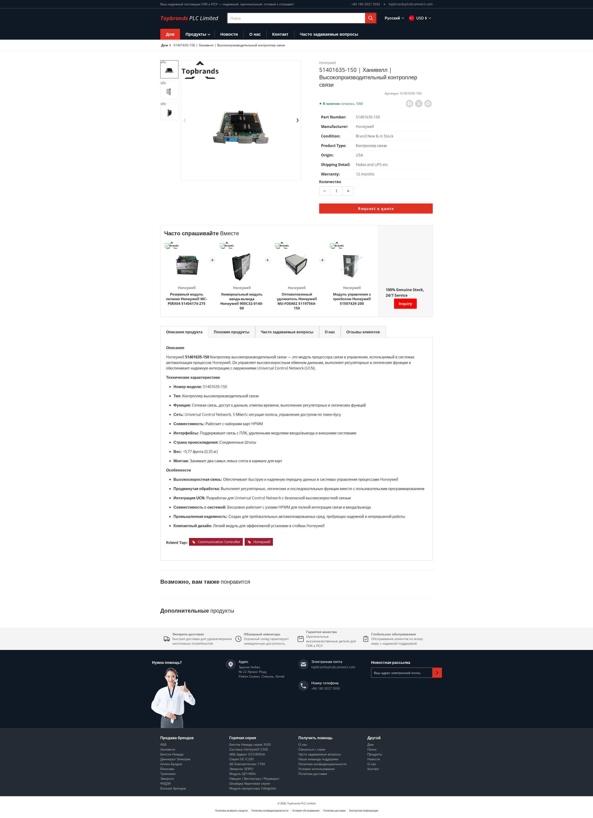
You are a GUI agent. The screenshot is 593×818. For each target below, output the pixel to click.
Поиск (371, 749)
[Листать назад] (184, 120)
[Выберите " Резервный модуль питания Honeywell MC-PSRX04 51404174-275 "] (167, 245)
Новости (373, 759)
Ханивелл (167, 749)
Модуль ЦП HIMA (242, 773)
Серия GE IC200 (241, 759)
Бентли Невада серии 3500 (250, 744)
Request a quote (376, 208)
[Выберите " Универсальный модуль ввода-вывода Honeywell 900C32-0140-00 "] (222, 245)
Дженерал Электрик (175, 759)
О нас (302, 744)
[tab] (184, 331)
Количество (330, 181)
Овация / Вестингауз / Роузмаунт (254, 778)
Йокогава (167, 769)
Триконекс (168, 773)
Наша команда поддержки (318, 759)
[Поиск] (370, 18)
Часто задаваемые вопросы (319, 754)
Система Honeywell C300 (248, 749)
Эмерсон (167, 778)
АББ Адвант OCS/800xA (247, 754)
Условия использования (316, 769)
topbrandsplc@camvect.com (411, 4)
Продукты (374, 754)
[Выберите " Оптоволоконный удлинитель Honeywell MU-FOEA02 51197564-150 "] (277, 245)
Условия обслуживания (305, 810)
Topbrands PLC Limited (301, 803)
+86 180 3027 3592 (365, 4)
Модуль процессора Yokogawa (252, 788)
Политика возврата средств (231, 810)
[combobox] (301, 18)
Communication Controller (219, 541)
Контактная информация (363, 810)
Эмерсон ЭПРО (241, 769)
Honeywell (261, 541)
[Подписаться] (437, 673)
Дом (370, 744)
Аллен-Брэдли (171, 764)
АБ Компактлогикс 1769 (247, 764)
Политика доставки (312, 773)
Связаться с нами (311, 749)
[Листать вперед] (297, 120)
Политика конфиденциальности (322, 764)
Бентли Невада (171, 754)
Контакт (373, 769)
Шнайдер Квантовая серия (249, 783)
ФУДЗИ (165, 783)
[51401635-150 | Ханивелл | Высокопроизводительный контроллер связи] (169, 69)
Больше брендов (173, 788)
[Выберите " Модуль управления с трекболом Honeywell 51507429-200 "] (332, 245)
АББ (163, 744)
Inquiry (405, 303)
